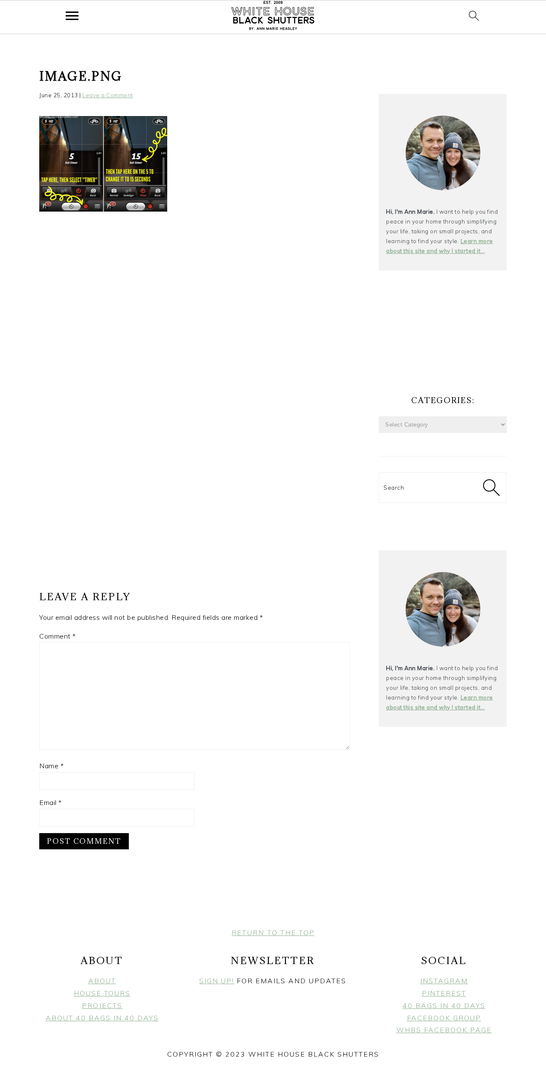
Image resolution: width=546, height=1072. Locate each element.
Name (51, 765)
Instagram (444, 980)
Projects (102, 1005)
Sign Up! (216, 980)
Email (50, 802)
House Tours (102, 993)
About (102, 980)
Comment (57, 636)
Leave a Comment (107, 95)
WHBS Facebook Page (444, 1030)
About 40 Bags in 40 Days (102, 1018)
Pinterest (444, 993)
